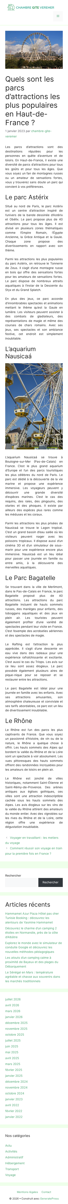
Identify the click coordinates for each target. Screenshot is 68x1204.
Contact (46, 1192)
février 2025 (13, 1070)
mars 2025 (12, 1064)
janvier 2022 (13, 1117)
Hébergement (15, 1163)
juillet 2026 (13, 999)
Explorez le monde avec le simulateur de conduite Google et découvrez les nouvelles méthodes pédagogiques (33, 947)
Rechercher (13, 875)
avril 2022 (12, 1105)
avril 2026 (12, 1005)
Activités (11, 1151)
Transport (12, 1169)
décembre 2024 (16, 1081)
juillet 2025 (13, 1040)
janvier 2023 (14, 1099)
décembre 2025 (16, 1023)
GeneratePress (49, 1198)
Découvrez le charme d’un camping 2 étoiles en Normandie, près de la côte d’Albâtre (31, 933)
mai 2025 (11, 1052)
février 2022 (13, 1111)
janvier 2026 (14, 1017)
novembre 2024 (16, 1087)
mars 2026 (12, 1011)
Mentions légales (27, 1192)
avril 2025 (12, 1058)
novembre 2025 (16, 1028)
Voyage (10, 1175)
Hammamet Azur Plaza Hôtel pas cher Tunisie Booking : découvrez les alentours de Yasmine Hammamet (32, 918)
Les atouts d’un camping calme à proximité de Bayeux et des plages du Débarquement (31, 962)
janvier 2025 (13, 1075)
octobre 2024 (14, 1093)
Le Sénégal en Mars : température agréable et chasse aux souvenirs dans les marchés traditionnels (32, 977)
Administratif (14, 1157)
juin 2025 (11, 1046)
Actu (8, 1145)
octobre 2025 (14, 1034)
